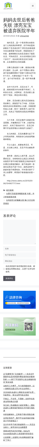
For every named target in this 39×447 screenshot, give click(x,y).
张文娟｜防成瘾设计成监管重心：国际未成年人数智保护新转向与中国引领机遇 (19, 408)
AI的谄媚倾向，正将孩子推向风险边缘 (18, 414)
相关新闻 (10, 190)
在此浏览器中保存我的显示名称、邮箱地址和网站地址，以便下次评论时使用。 (20, 269)
